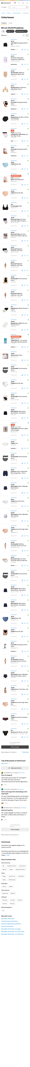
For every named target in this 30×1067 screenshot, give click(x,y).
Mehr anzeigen (15, 747)
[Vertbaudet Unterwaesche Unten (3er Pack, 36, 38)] (15, 398)
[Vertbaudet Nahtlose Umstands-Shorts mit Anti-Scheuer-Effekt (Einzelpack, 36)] (15, 661)
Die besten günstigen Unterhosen (11, 924)
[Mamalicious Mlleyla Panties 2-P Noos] (15, 310)
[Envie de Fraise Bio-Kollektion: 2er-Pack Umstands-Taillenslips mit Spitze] (15, 250)
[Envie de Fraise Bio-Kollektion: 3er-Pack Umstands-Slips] (15, 295)
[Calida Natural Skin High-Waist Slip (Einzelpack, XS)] (15, 531)
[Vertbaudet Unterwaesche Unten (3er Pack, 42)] (15, 458)
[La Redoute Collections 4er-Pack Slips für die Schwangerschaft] (15, 135)
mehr (8, 855)
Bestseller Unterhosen (7, 918)
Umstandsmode (17, 13)
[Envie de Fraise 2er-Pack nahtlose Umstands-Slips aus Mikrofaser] (15, 236)
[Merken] (25, 49)
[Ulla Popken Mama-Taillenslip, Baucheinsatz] (15, 488)
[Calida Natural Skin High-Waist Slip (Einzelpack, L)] (15, 704)
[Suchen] (10, 7)
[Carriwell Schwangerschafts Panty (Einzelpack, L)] (15, 104)
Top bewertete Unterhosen (9, 921)
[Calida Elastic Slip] (15, 165)
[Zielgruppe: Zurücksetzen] (13, 31)
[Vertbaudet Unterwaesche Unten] (15, 280)
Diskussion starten (16, 768)
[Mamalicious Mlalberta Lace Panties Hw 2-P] (15, 325)
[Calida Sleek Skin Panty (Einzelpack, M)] (15, 502)
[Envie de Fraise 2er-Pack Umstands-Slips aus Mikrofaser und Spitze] (15, 560)
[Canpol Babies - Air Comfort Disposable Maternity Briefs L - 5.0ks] (15, 341)
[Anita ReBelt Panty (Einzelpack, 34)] (15, 356)
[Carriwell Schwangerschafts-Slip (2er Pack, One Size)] (15, 44)
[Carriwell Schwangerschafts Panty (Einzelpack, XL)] (15, 646)
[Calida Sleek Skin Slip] (15, 193)
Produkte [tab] (4, 23)
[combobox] (3, 31)
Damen (9, 13)
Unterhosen (14, 39)
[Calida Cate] (15, 444)
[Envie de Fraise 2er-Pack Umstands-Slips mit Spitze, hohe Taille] (15, 221)
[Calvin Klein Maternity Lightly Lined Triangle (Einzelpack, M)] (15, 429)
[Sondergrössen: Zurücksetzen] (26, 31)
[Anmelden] (18, 3)
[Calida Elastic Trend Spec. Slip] (15, 690)
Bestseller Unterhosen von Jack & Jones (12, 931)
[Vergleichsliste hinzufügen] (22, 49)
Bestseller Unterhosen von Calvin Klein (12, 934)
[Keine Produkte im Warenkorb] (27, 3)
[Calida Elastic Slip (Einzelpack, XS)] (15, 619)
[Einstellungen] (14, 3)
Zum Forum (4, 763)
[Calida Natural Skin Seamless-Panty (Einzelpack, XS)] (15, 719)
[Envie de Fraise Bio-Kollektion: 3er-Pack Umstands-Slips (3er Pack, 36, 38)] (15, 265)
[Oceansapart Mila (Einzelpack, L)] (15, 207)
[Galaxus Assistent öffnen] (23, 3)
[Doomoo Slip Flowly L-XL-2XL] (15, 733)
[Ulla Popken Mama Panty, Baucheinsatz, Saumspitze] (15, 413)
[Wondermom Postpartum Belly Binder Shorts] (15, 89)
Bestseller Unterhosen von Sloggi (10, 929)
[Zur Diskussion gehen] (15, 778)
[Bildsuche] (27, 7)
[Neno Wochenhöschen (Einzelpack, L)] (15, 179)
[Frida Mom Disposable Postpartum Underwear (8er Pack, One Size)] (15, 59)
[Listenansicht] (27, 35)
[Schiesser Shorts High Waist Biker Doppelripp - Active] (15, 473)
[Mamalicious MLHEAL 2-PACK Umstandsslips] (15, 119)
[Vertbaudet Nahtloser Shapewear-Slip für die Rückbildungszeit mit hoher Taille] (15, 74)
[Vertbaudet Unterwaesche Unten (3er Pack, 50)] (15, 370)
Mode (3, 13)
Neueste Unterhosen (7, 926)
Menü (4, 7)
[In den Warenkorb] (27, 49)
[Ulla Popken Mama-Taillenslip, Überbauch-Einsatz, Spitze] (15, 676)
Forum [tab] (10, 23)
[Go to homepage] (5, 3)
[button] (28, 40)
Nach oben (26, 752)
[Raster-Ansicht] (23, 35)
